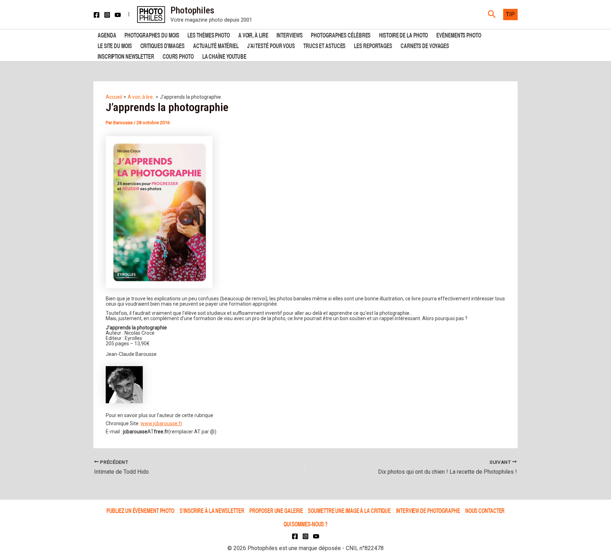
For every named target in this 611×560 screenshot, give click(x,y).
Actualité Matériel (216, 45)
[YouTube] (118, 15)
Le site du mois (115, 45)
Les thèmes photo (208, 34)
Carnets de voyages (425, 45)
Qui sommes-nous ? (305, 524)
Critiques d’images (162, 45)
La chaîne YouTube (224, 55)
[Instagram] (107, 15)
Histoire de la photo (403, 34)
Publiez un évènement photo (140, 510)
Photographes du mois (151, 34)
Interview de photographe (428, 510)
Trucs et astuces (324, 45)
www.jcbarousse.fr (161, 423)
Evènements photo (458, 34)
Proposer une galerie (276, 510)
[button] (492, 14)
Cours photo (178, 55)
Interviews (289, 34)
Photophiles (192, 10)
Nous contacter (485, 510)
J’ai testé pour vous (271, 45)
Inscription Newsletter (126, 55)
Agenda (107, 34)
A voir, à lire (253, 34)
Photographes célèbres (341, 34)
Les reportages (373, 45)
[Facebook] (96, 15)
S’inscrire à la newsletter (212, 510)
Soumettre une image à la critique (349, 510)
